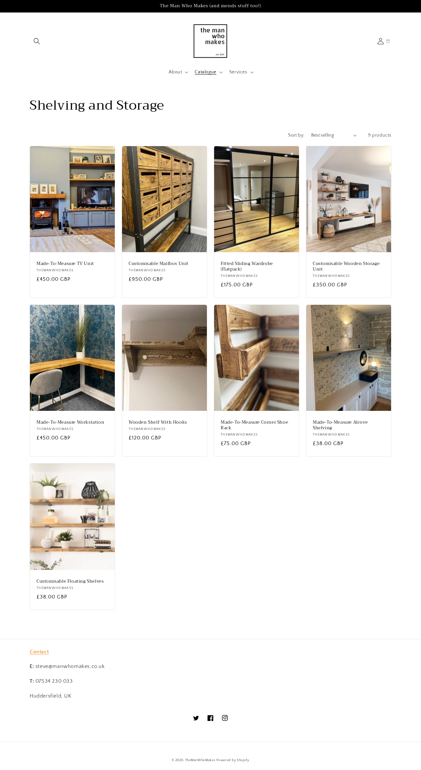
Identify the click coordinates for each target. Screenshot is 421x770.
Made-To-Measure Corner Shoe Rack (254, 425)
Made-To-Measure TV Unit (65, 264)
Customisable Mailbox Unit (158, 264)
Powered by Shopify (232, 760)
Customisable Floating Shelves (70, 581)
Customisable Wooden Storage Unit (346, 266)
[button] (37, 41)
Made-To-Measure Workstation (70, 422)
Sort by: (296, 135)
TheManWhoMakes (200, 760)
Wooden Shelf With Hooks (158, 422)
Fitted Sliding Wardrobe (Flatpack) (247, 266)
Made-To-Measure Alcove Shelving (340, 425)
